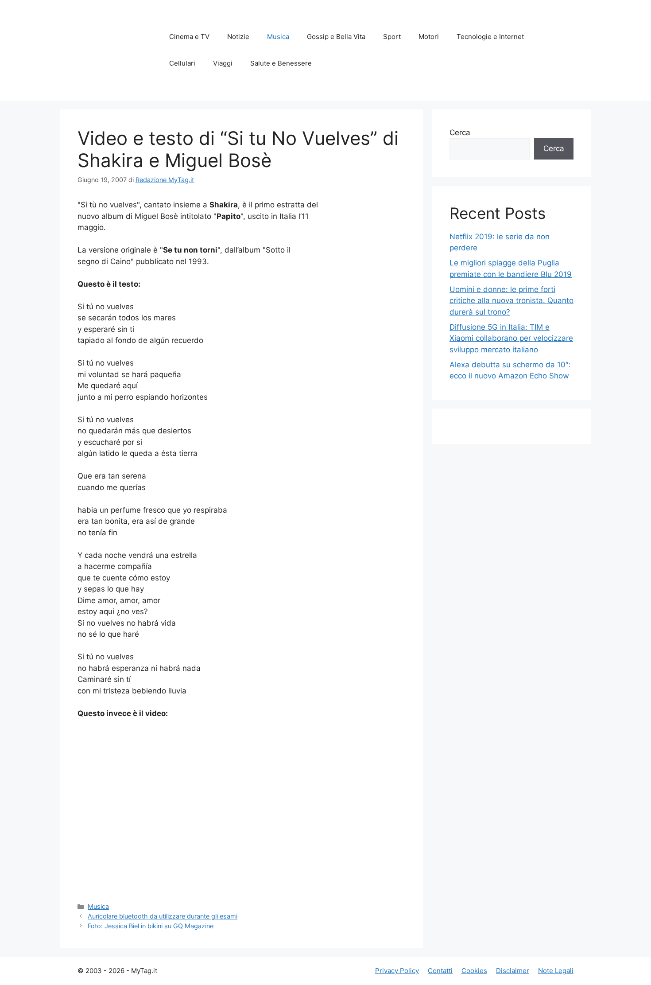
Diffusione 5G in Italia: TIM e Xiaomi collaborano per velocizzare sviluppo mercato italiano (511, 338)
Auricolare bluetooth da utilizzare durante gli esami (162, 916)
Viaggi (222, 63)
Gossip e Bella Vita (336, 36)
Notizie (238, 36)
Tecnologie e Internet (490, 36)
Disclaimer (512, 970)
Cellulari (182, 63)
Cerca (460, 132)
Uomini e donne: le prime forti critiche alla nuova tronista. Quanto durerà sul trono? (512, 300)
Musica (278, 36)
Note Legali (556, 970)
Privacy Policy (397, 970)
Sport (392, 36)
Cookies (474, 970)
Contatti (440, 970)
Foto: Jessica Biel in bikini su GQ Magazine (150, 926)
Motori (428, 36)
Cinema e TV (189, 36)
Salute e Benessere (281, 63)
